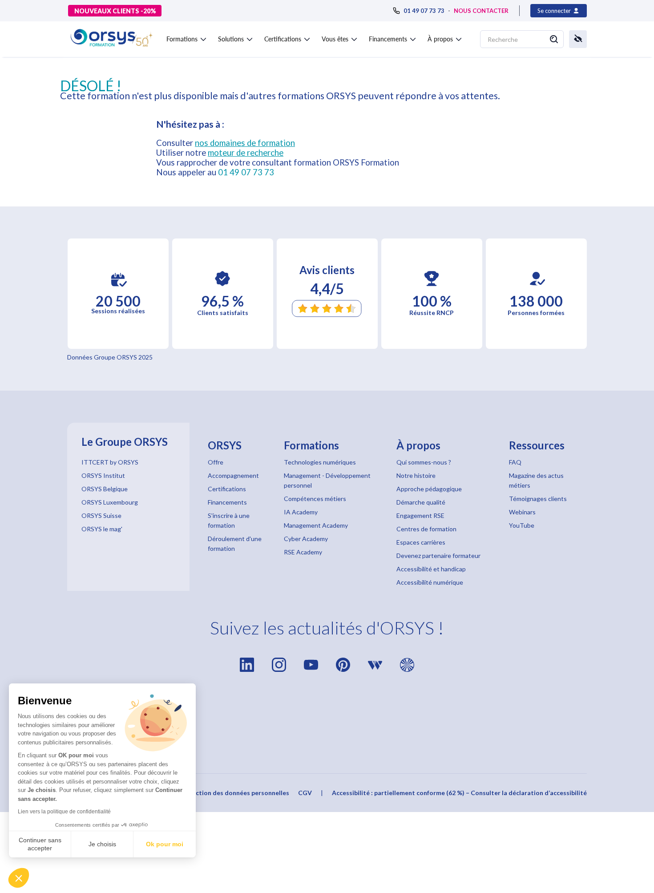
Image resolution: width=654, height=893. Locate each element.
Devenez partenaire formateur (438, 555)
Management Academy (316, 525)
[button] (18, 878)
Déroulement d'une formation (235, 543)
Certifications (227, 489)
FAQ (515, 462)
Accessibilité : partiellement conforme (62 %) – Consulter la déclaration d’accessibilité (459, 792)
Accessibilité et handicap (431, 569)
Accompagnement (233, 475)
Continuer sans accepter (40, 844)
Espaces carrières (420, 542)
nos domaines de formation (245, 143)
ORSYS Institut (103, 475)
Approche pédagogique (429, 489)
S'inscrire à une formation (229, 520)
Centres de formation (426, 529)
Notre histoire (416, 475)
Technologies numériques (320, 462)
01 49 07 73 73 (246, 172)
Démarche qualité (420, 502)
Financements (227, 502)
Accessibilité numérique (429, 582)
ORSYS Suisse (101, 515)
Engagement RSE (420, 515)
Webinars (522, 512)
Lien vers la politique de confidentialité (64, 811)
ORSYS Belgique (104, 489)
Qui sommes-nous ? (423, 462)
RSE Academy (303, 552)
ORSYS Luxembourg (109, 502)
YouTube (521, 525)
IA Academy (301, 512)
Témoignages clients (538, 498)
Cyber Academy (306, 538)
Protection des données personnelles (233, 792)
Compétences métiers (315, 498)
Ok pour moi (164, 844)
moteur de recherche (245, 153)
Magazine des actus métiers (536, 480)
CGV (305, 792)
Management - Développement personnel (327, 480)
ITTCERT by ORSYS (109, 462)
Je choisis (102, 844)
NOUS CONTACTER (481, 10)
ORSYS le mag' (101, 529)
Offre (215, 462)
